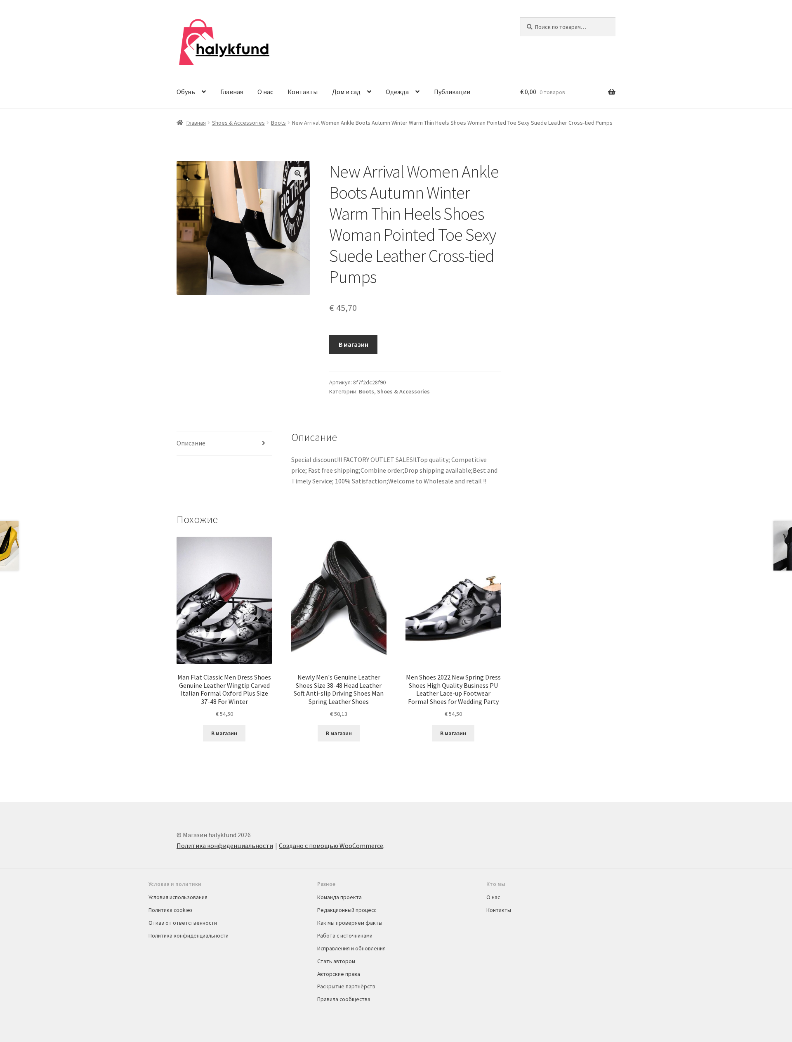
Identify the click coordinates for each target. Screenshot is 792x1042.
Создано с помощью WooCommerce (331, 845)
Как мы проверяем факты (349, 922)
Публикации (452, 92)
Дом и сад (346, 92)
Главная (231, 92)
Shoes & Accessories (238, 122)
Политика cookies (170, 910)
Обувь (186, 92)
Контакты (303, 92)
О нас (265, 92)
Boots (278, 122)
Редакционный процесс (346, 910)
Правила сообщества (343, 999)
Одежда (397, 92)
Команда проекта (339, 897)
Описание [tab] (191, 443)
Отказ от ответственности (182, 922)
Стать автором (336, 961)
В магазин (353, 344)
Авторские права (338, 974)
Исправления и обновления (351, 948)
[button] (297, 173)
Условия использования (177, 897)
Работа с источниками (344, 935)
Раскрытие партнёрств (346, 986)
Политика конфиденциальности (225, 845)
